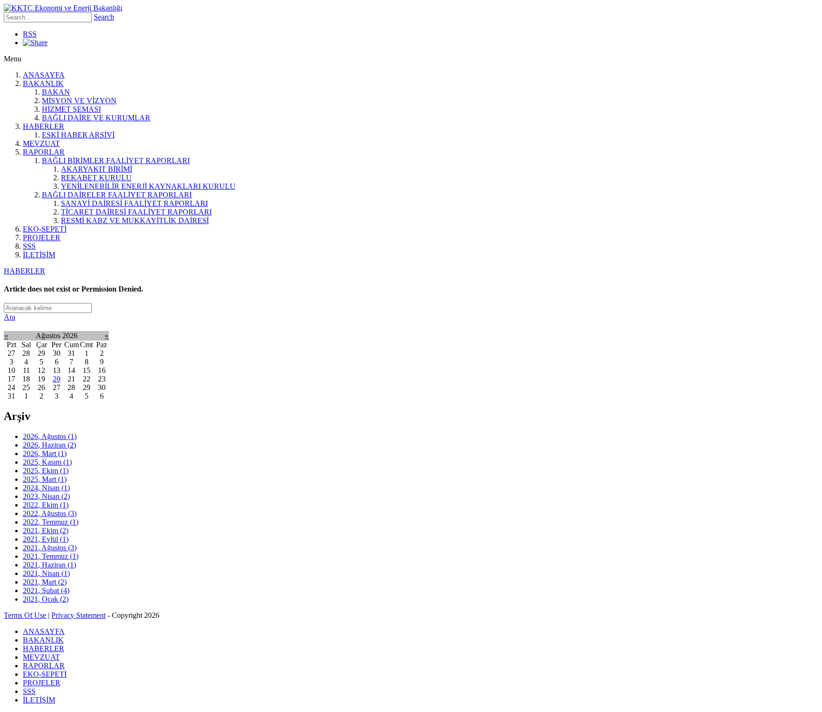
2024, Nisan (46, 488)
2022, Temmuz (50, 522)
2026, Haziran (49, 445)
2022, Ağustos (50, 513)
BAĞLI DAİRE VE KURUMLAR (96, 118)
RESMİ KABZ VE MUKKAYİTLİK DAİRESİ (135, 220)
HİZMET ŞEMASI (71, 109)
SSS (29, 246)
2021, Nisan (46, 573)
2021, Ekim (45, 531)
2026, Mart (45, 453)
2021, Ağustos (50, 548)
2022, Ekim (45, 505)
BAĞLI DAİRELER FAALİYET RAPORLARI (117, 195)
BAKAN (56, 92)
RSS (30, 34)
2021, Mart (45, 582)
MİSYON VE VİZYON (79, 101)
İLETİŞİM (39, 255)
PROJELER (41, 238)
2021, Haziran (49, 565)
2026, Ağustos (50, 436)
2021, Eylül (45, 539)
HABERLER (43, 126)
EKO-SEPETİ (45, 229)
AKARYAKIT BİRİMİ (96, 169)
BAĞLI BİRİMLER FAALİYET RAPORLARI (116, 160)
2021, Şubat (46, 590)
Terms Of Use (25, 615)
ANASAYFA (44, 75)
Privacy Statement (78, 615)
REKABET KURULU (96, 178)
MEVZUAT (41, 143)
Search (104, 17)
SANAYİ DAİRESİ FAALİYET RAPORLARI (134, 203)
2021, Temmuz (50, 556)
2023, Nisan (46, 496)
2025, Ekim (45, 471)
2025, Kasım (47, 462)
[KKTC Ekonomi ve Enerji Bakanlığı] (63, 8)
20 (56, 379)
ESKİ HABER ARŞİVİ (78, 135)
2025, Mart (45, 479)
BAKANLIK (43, 83)
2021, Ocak (45, 599)
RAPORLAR (44, 152)
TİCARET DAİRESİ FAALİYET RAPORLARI (136, 212)
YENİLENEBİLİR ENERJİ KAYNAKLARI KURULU (148, 186)
